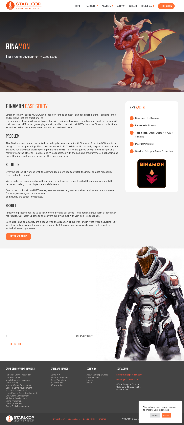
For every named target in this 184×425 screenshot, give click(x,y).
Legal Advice (74, 419)
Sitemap (103, 419)
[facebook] (163, 370)
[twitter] (163, 374)
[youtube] (163, 382)
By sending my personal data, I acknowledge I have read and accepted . (51, 336)
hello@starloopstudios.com (129, 375)
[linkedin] (163, 385)
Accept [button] (166, 415)
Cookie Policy (89, 419)
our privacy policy (84, 336)
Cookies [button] (155, 415)
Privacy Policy (58, 419)
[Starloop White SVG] (20, 416)
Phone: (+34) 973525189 (127, 379)
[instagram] (163, 378)
